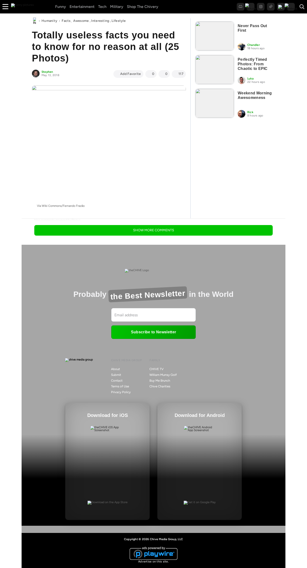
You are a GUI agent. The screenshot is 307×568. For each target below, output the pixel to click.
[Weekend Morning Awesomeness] (214, 103)
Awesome (81, 21)
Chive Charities (159, 386)
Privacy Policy (121, 392)
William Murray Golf (163, 375)
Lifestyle (119, 21)
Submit (116, 375)
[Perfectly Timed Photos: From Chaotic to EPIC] (214, 69)
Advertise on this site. (153, 561)
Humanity (49, 21)
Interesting (100, 21)
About (115, 369)
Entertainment (82, 6)
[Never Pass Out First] (214, 36)
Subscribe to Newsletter (153, 332)
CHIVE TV (156, 369)
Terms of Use (120, 386)
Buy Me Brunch (159, 380)
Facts (66, 21)
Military (116, 6)
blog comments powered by (57, 220)
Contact (117, 380)
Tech (102, 6)
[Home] (34, 21)
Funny (60, 6)
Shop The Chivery (142, 6)
